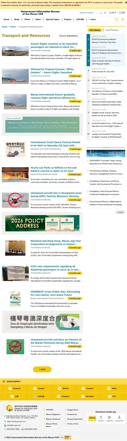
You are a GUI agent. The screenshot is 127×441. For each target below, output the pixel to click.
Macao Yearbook (53, 419)
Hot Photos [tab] (112, 30)
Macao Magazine (53, 414)
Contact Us (72, 414)
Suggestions (72, 410)
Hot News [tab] (95, 30)
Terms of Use (72, 424)
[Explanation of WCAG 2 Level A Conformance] (65, 437)
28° (114, 13)
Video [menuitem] (38, 19)
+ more (120, 212)
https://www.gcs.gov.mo (16, 421)
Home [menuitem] (6, 19)
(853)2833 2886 (13, 429)
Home (4, 27)
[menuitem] (16, 19)
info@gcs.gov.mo (14, 425)
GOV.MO (49, 410)
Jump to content (86, 13)
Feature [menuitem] (67, 19)
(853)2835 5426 (30, 429)
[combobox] (70, 36)
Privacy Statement (75, 419)
